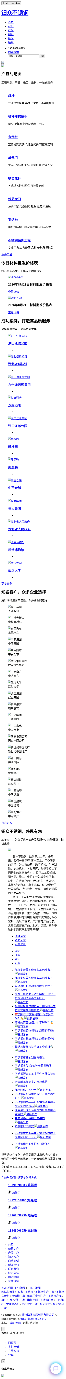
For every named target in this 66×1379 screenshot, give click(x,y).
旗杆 (11, 95)
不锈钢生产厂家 (44, 1291)
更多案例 (6, 583)
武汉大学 (14, 570)
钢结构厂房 (18, 1295)
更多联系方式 (28, 1177)
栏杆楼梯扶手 (17, 116)
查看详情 (13, 291)
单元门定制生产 (36, 1295)
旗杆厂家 (6, 1300)
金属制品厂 (13, 1304)
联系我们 (13, 1269)
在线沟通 (13, 1350)
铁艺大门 (14, 199)
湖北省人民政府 (19, 529)
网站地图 (13, 1277)
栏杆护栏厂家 (30, 1304)
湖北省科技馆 (17, 364)
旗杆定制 (32, 1300)
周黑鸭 (13, 467)
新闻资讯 (13, 1264)
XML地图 (7, 1287)
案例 (11, 34)
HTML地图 (34, 1287)
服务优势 (20, 944)
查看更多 (6, 823)
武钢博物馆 (16, 550)
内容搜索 (13, 52)
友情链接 (13, 1281)
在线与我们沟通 (10, 1177)
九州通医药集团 (19, 384)
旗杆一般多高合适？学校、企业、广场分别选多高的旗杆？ (35, 996)
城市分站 (13, 1273)
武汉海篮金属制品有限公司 (38, 1314)
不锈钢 (29, 1291)
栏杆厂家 (19, 1300)
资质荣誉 (20, 940)
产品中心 (13, 1252)
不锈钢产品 (55, 1295)
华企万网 (15, 1322)
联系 (11, 42)
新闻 (11, 38)
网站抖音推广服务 (12, 1291)
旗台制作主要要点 (26, 1090)
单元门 (13, 158)
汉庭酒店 (14, 405)
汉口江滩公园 (17, 426)
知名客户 (13, 1256)
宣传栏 (13, 137)
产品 (11, 30)
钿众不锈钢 (14, 13)
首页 (11, 22)
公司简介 (13, 1248)
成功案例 (13, 1260)
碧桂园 (13, 446)
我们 (11, 26)
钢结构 (13, 219)
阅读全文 (20, 936)
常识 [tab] (17, 959)
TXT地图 (20, 1287)
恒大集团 (14, 508)
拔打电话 (13, 1346)
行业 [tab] (17, 963)
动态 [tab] (17, 951)
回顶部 (12, 1342)
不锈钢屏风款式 (25, 1126)
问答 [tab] (17, 955)
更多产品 (6, 254)
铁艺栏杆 (14, 178)
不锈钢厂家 (46, 1300)
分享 (11, 1355)
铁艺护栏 (45, 1304)
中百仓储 (14, 488)
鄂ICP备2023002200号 (33, 1318)
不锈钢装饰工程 (19, 240)
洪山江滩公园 (17, 343)
